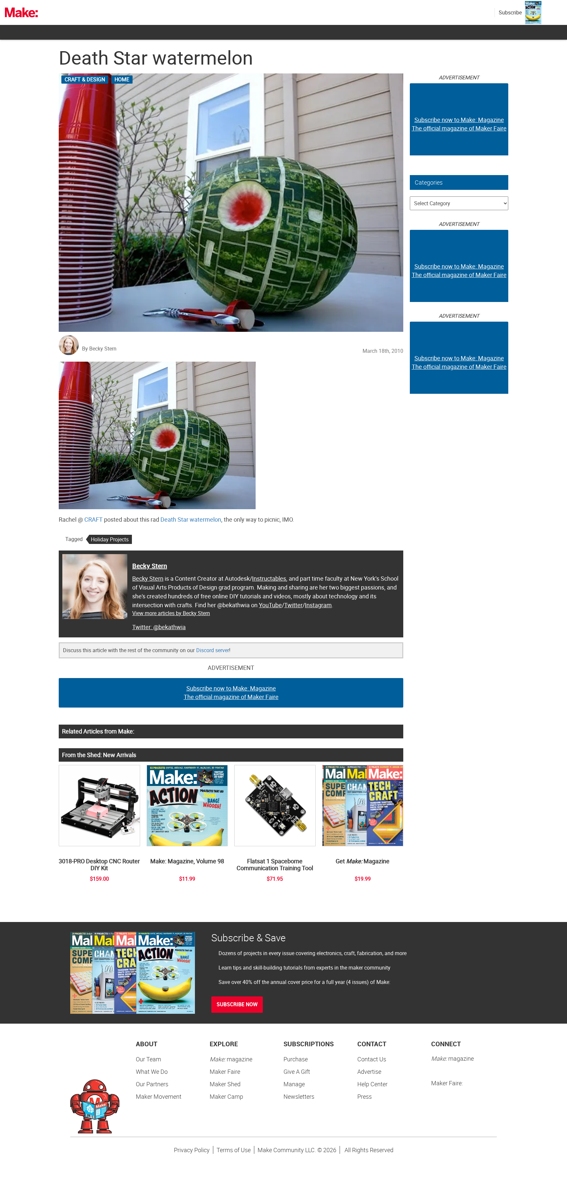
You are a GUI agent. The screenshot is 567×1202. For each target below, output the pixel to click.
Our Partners (152, 1084)
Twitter (293, 605)
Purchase (296, 1059)
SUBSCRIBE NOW (237, 1004)
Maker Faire (225, 1071)
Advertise (369, 1071)
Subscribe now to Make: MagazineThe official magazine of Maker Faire (231, 692)
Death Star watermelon (190, 519)
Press (364, 1096)
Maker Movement (158, 1096)
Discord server (212, 650)
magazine (231, 1059)
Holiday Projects (110, 539)
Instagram (318, 605)
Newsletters (299, 1096)
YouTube (270, 605)
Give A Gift (297, 1071)
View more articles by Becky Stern (171, 613)
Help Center (372, 1084)
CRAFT (93, 519)
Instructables (269, 578)
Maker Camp (226, 1096)
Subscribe (510, 12)
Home (122, 79)
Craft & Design (85, 79)
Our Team (148, 1059)
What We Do (152, 1071)
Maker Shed (225, 1084)
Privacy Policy (192, 1150)
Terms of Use (234, 1150)
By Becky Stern (99, 348)
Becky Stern (149, 565)
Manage (294, 1084)
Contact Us (371, 1059)
